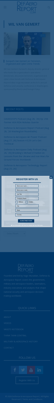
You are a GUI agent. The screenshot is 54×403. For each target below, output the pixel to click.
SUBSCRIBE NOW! (26, 221)
